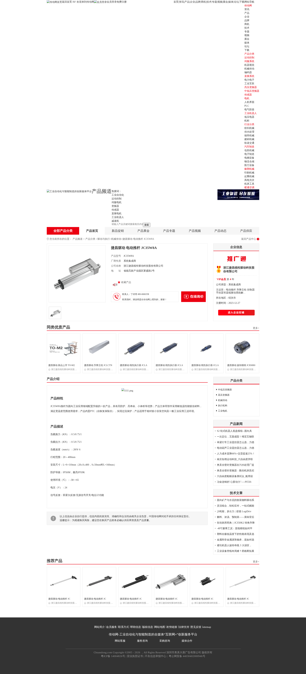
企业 (192, 2)
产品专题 (169, 231)
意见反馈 (196, 627)
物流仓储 (249, 161)
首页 (176, 2)
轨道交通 (249, 143)
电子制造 (249, 154)
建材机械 (249, 139)
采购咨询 (164, 640)
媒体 (230, 2)
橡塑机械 (249, 169)
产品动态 (220, 231)
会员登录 (112, 2)
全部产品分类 (63, 231)
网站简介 (99, 627)
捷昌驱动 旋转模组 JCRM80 (241, 365)
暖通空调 (249, 187)
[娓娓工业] (238, 194)
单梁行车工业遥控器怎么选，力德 (235, 442)
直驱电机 (116, 213)
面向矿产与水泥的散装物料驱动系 (235, 500)
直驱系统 (249, 76)
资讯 (181, 2)
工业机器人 (250, 113)
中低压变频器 (251, 91)
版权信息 (147, 627)
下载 (241, 2)
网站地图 (159, 627)
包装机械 (249, 150)
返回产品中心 (248, 239)
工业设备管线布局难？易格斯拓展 (235, 551)
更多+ (256, 328)
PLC (246, 105)
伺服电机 (116, 202)
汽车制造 (249, 146)
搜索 (146, 224)
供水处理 (249, 131)
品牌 (198, 2)
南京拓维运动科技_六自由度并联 (235, 459)
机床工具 (249, 183)
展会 (225, 2)
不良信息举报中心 (155, 656)
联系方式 (123, 627)
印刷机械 (249, 172)
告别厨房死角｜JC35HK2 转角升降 (236, 522)
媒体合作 (187, 640)
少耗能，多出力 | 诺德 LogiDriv (234, 511)
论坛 (236, 2)
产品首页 (92, 231)
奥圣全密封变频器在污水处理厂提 (235, 465)
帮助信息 (135, 627)
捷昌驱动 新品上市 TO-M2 (61, 365)
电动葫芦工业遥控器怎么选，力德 (235, 448)
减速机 (115, 221)
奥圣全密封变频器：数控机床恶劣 (235, 470)
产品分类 (90, 239)
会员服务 (111, 627)
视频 (219, 2)
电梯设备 (249, 157)
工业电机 (222, 410)
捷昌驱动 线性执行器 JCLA (133, 365)
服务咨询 (142, 640)
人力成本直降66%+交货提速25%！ (236, 453)
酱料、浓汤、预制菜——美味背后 (235, 517)
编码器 (248, 72)
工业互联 (249, 83)
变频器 (115, 206)
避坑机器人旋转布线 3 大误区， (234, 545)
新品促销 (118, 231)
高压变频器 (250, 87)
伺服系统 (249, 61)
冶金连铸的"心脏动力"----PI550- (234, 482)
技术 (208, 2)
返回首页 (67, 2)
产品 (187, 2)
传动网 (248, 5)
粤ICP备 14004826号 (113, 656)
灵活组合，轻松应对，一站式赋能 (235, 505)
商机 (203, 2)
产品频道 (78, 239)
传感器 (248, 94)
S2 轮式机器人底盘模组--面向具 (234, 431)
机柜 (246, 120)
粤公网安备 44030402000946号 (186, 656)
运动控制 (249, 57)
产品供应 (246, 231)
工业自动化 (118, 195)
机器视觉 (249, 65)
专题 (214, 2)
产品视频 (195, 231)
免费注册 (122, 2)
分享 (115, 284)
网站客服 (120, 640)
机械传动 (249, 68)
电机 (246, 98)
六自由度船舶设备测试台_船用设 (235, 476)
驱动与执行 (103, 239)
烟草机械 (249, 135)
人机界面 (249, 102)
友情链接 (171, 627)
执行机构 (222, 405)
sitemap (207, 627)
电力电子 (249, 80)
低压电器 (249, 117)
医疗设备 (249, 165)
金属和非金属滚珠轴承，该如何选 (235, 539)
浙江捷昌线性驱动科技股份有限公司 (68, 369)
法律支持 (183, 627)
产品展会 (143, 231)
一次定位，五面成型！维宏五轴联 (235, 436)
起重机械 (249, 176)
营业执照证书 (135, 656)
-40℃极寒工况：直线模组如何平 (234, 528)
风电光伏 (249, 180)
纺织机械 (249, 128)
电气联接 (249, 109)
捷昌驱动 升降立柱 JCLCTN (98, 365)
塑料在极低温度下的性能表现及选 (235, 534)
